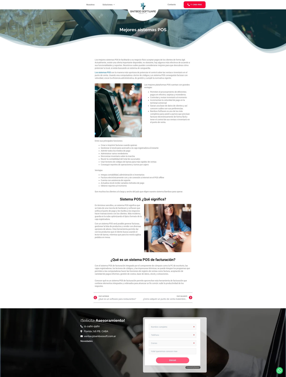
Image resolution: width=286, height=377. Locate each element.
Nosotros (90, 4)
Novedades (86, 341)
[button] (109, 4)
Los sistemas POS (103, 72)
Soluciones (108, 4)
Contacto (172, 4)
